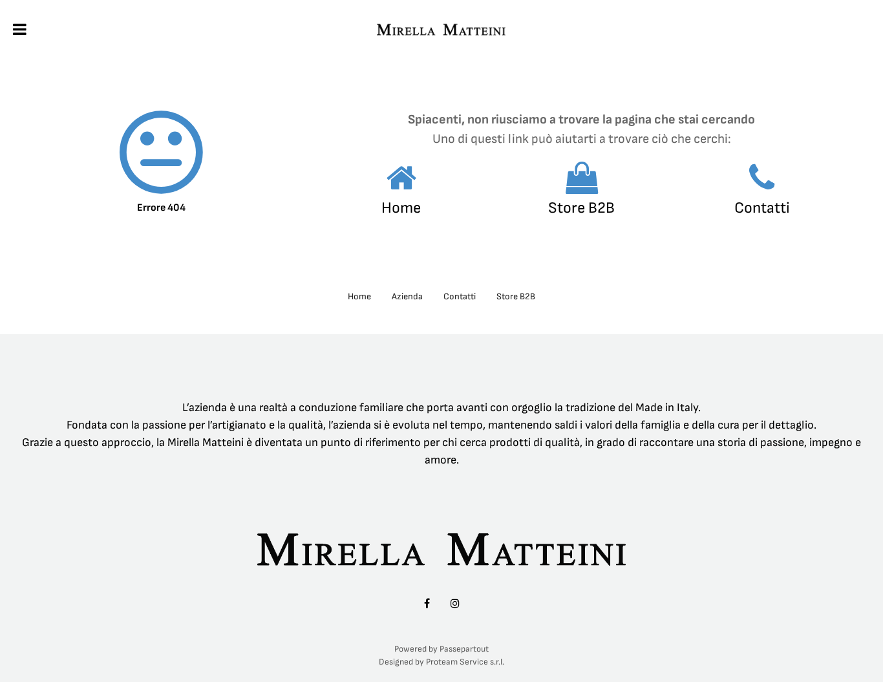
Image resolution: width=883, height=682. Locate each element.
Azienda (407, 296)
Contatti (762, 207)
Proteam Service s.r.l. (465, 662)
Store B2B (581, 207)
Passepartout (464, 649)
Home (401, 207)
